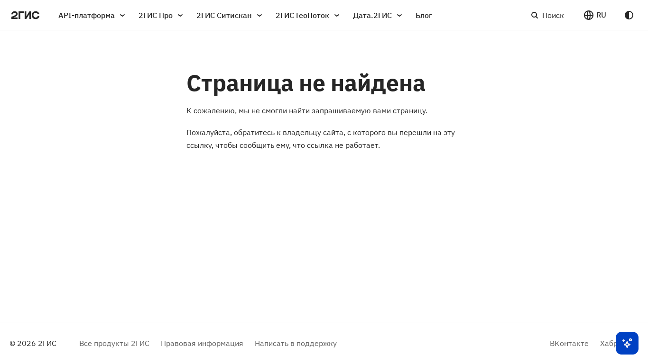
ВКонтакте (569, 343)
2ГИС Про (156, 15)
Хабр (609, 343)
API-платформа (86, 15)
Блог (424, 15)
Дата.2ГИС (372, 15)
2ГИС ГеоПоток (302, 15)
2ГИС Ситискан (224, 15)
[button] (594, 15)
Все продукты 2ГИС (114, 343)
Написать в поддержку (296, 343)
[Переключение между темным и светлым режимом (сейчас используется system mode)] (629, 15)
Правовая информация (202, 343)
